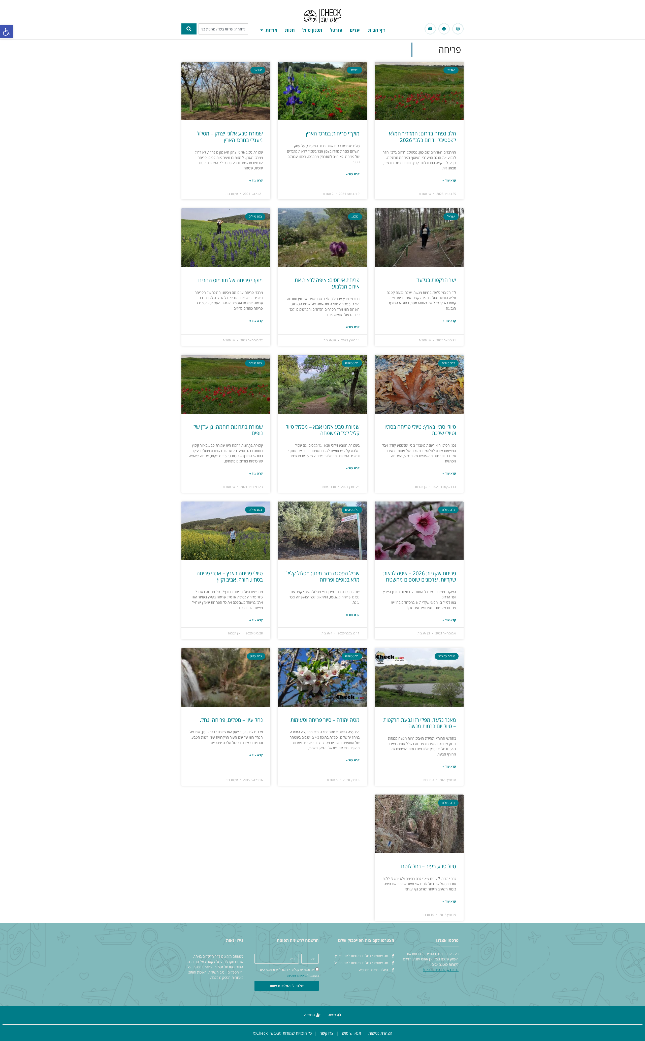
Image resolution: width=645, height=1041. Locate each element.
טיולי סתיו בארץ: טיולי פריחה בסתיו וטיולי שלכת (420, 430)
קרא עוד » (449, 180)
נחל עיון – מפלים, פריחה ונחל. (231, 719)
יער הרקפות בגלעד (436, 279)
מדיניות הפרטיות (297, 976)
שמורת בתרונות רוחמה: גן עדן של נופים (228, 430)
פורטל (336, 30)
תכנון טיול (312, 30)
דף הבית (376, 30)
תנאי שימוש (351, 1033)
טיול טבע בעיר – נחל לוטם (428, 866)
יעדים (355, 30)
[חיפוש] (189, 28)
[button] (6, 31)
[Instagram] (458, 28)
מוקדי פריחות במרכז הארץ (333, 133)
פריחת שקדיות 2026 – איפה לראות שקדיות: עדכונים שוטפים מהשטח (419, 576)
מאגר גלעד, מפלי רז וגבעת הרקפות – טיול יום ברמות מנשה (419, 723)
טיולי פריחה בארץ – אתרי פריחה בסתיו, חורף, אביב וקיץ (230, 576)
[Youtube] (430, 28)
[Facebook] (444, 28)
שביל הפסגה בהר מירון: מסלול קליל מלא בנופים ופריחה (323, 576)
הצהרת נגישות (380, 1033)
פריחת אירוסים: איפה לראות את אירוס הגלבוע (327, 283)
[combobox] (223, 28)
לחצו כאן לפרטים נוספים (441, 969)
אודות (271, 30)
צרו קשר (327, 1033)
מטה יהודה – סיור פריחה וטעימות (325, 719)
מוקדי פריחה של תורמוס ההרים (230, 280)
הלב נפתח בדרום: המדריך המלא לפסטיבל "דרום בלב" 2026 (422, 136)
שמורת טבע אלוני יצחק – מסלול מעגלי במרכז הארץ (230, 136)
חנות (290, 30)
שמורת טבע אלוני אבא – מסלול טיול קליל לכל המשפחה (323, 430)
